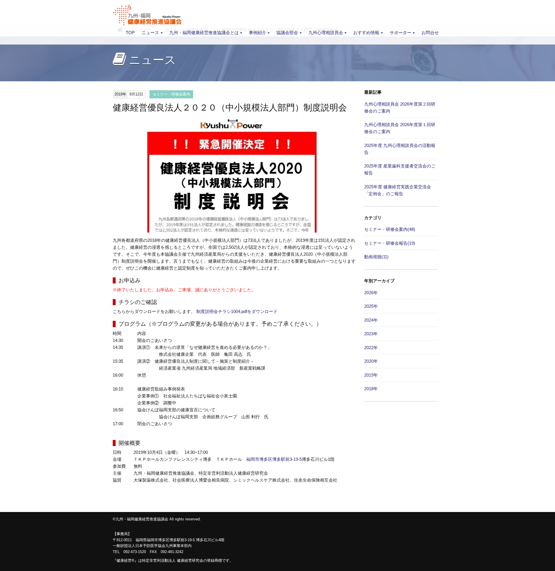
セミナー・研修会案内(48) (389, 229)
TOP (130, 32)
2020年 (371, 361)
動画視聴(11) (376, 256)
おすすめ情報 (366, 32)
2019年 (371, 375)
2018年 (371, 388)
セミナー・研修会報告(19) (389, 243)
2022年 (371, 347)
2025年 (371, 306)
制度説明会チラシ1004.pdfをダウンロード (237, 311)
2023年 (371, 333)
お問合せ (430, 32)
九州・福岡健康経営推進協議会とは (204, 32)
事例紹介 (257, 32)
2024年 (371, 320)
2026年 (371, 292)
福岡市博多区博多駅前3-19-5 (274, 459)
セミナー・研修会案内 (171, 94)
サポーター (400, 32)
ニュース (150, 32)
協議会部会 (287, 32)
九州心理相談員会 (325, 32)
